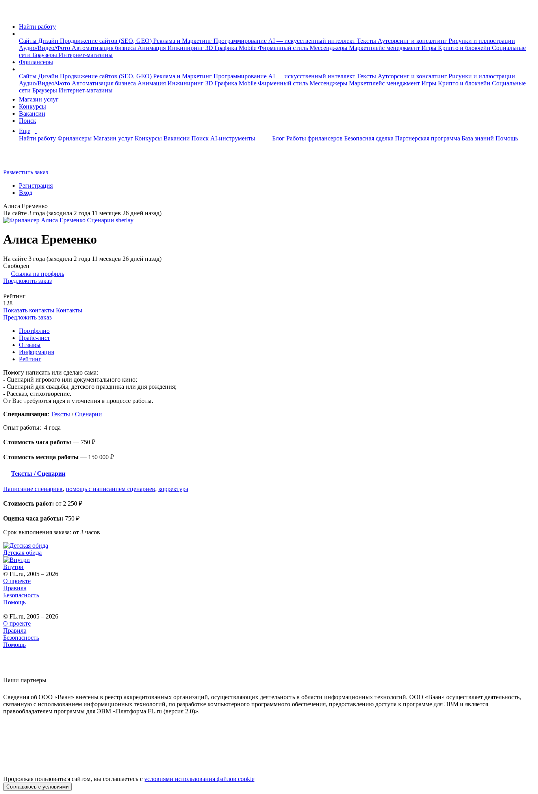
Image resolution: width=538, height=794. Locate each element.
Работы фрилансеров (314, 138)
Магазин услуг (39, 99)
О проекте (17, 581)
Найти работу (37, 26)
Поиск (27, 120)
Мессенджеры (329, 47)
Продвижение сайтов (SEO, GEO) (106, 40)
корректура (173, 489)
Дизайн (49, 40)
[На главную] (10, 13)
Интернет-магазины (86, 55)
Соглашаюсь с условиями (37, 787)
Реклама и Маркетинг (183, 40)
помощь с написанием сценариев (110, 489)
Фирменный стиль (284, 47)
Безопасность (21, 595)
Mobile (248, 47)
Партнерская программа (427, 138)
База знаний (478, 138)
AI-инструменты (233, 138)
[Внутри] (269, 559)
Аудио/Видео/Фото (45, 47)
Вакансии (32, 113)
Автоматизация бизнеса (104, 47)
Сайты (28, 40)
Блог (278, 138)
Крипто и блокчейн (465, 47)
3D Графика (222, 47)
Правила (14, 588)
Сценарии (88, 414)
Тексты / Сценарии (38, 473)
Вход (25, 192)
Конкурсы (32, 106)
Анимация (152, 47)
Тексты (367, 40)
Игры (429, 47)
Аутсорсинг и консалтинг (413, 40)
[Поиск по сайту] (25, 158)
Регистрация (36, 185)
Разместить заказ (25, 172)
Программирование (240, 40)
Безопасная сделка (368, 138)
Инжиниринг (186, 47)
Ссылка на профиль (37, 273)
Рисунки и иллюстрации (482, 40)
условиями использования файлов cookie (199, 779)
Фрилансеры (36, 62)
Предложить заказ (27, 280)
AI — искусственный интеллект (312, 40)
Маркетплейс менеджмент (385, 47)
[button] (21, 33)
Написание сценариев (33, 489)
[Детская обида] (269, 545)
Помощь (506, 138)
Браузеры (45, 55)
